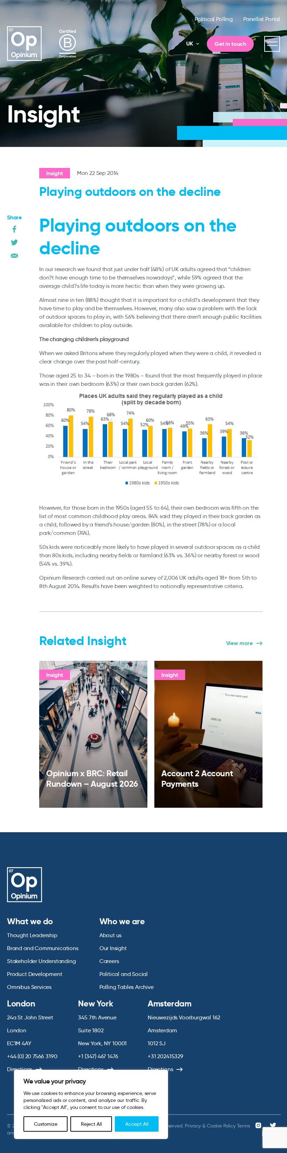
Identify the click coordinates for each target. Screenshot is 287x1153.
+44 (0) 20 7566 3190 (32, 1056)
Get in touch (230, 44)
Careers (109, 961)
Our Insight (113, 948)
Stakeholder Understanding (41, 961)
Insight (54, 173)
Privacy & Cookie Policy (210, 1126)
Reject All (91, 1124)
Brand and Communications (42, 948)
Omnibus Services (29, 987)
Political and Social (123, 974)
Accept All (136, 1124)
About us (110, 935)
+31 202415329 (165, 1056)
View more (239, 643)
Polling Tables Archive (126, 987)
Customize (45, 1124)
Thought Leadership (32, 935)
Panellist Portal (261, 19)
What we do (30, 921)
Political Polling (214, 19)
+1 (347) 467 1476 (98, 1056)
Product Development (34, 974)
